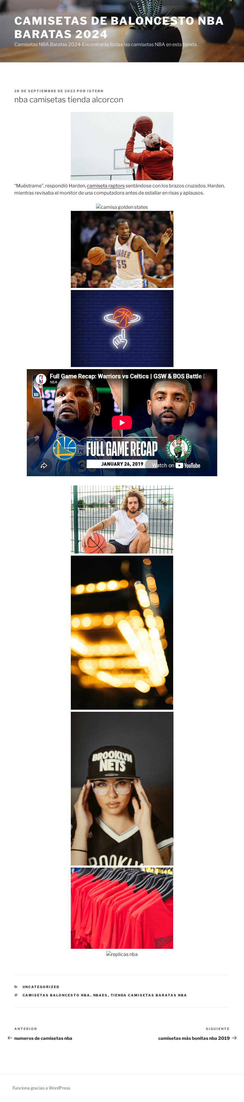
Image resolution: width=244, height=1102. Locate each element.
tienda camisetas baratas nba (149, 995)
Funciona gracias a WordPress (41, 1087)
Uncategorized (41, 987)
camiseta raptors (106, 186)
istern (95, 91)
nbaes (100, 995)
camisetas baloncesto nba (56, 995)
